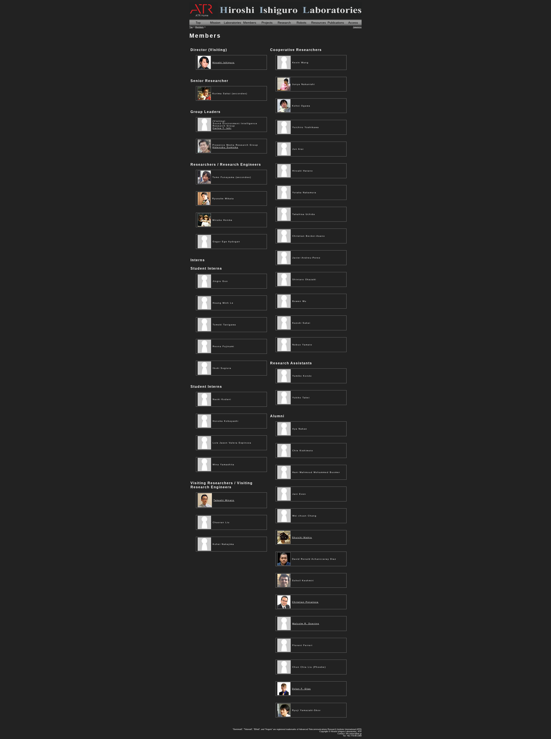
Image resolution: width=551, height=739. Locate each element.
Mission (215, 22)
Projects (267, 22)
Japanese (357, 27)
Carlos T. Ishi (222, 128)
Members (249, 22)
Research (284, 22)
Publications (336, 22)
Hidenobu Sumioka (225, 147)
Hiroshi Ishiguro (223, 62)
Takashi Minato (224, 500)
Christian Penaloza (305, 602)
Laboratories (232, 22)
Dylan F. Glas (301, 689)
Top (198, 22)
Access (353, 22)
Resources (318, 22)
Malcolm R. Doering (305, 623)
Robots (301, 22)
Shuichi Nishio (302, 537)
